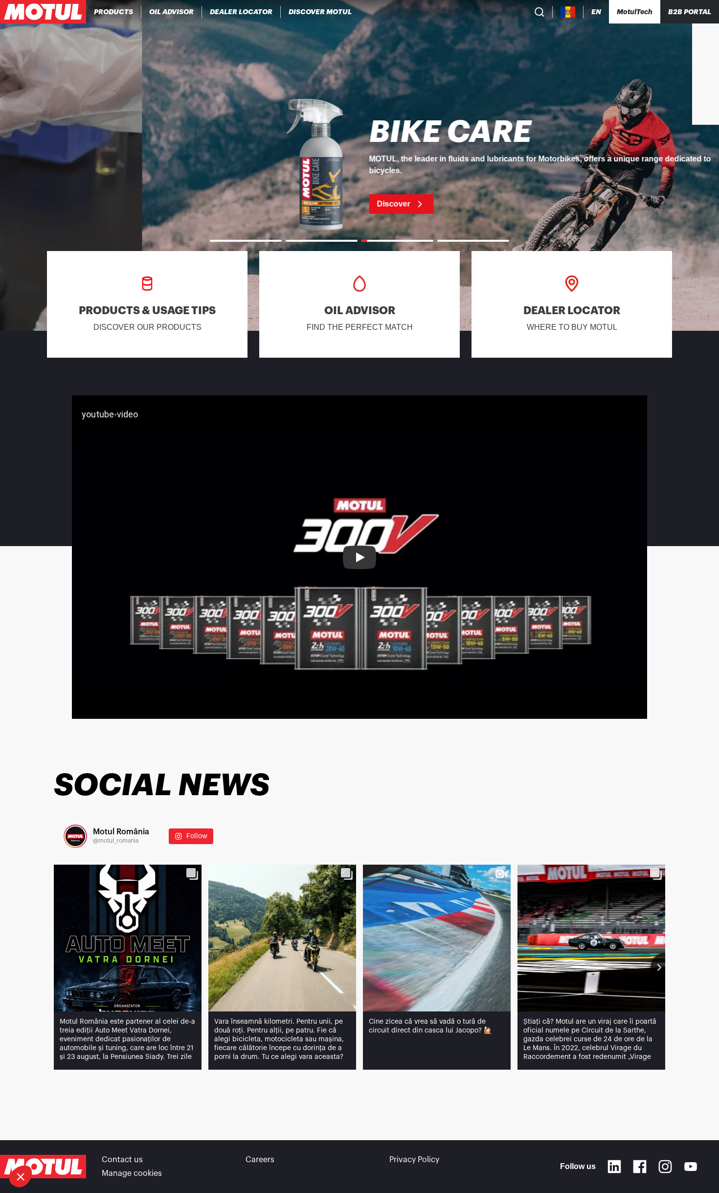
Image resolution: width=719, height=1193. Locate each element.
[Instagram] (665, 1166)
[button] (20, 1176)
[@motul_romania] (75, 836)
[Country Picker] (568, 12)
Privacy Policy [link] (414, 1160)
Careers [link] (260, 1160)
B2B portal (689, 11)
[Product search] (539, 12)
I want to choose (61, 1143)
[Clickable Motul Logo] (43, 11)
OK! (163, 1143)
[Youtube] (690, 1166)
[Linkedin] (614, 1166)
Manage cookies (132, 1173)
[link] (359, 165)
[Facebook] (640, 1166)
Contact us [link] (122, 1160)
